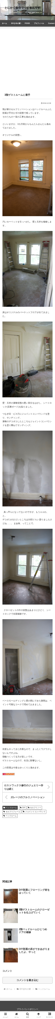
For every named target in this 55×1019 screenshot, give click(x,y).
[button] (49, 606)
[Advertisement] (27, 61)
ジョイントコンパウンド (35, 812)
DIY (23, 808)
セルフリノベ (35, 808)
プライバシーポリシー (27, 1009)
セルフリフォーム (13, 812)
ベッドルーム (11, 808)
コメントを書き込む (27, 980)
